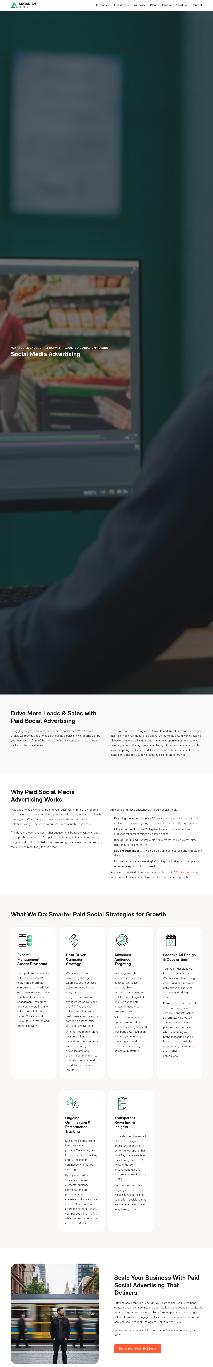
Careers (166, 5)
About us (181, 5)
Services (101, 5)
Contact (197, 5)
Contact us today (187, 872)
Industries (120, 5)
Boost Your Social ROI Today (138, 1348)
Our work (139, 5)
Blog (153, 5)
